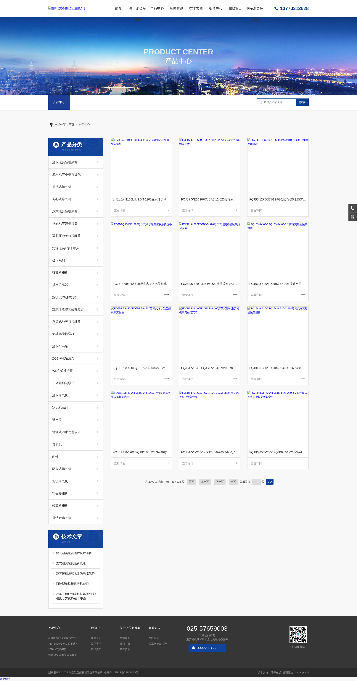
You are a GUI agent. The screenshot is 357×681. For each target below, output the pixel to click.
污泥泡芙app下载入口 (67, 248)
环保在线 (276, 672)
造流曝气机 (60, 481)
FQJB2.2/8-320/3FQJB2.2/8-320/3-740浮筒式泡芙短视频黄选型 (142, 452)
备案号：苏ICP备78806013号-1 (122, 672)
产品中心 (157, 8)
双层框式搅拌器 (57, 649)
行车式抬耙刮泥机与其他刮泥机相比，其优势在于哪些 (77, 596)
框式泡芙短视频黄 (65, 223)
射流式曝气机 (61, 187)
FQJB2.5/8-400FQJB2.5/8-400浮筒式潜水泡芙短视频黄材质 (142, 368)
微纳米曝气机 (61, 518)
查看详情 (119, 210)
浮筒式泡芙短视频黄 (66, 321)
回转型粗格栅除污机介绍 (72, 583)
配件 (55, 456)
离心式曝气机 (61, 199)
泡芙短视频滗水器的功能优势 (75, 573)
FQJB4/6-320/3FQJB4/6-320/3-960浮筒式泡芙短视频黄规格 (278, 368)
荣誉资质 (125, 649)
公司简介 (125, 638)
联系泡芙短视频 (254, 12)
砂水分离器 (60, 285)
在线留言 (235, 8)
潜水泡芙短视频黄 (65, 162)
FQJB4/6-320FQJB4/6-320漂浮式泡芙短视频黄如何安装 (210, 283)
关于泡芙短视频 (137, 12)
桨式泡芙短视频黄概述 (71, 563)
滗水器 (57, 420)
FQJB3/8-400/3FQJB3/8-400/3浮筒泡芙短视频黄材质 (278, 283)
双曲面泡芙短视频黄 (66, 236)
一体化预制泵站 (63, 383)
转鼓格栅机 (60, 505)
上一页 (205, 481)
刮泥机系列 (60, 407)
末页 (233, 481)
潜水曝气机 (60, 395)
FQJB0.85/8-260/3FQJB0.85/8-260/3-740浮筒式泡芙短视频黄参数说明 (278, 452)
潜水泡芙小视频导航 (66, 174)
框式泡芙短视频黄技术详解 (74, 553)
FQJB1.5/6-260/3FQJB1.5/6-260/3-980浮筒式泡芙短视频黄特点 (210, 452)
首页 (118, 8)
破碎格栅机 (60, 272)
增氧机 (57, 444)
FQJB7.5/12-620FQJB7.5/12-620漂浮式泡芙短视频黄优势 (210, 199)
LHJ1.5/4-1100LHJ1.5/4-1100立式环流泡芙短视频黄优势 (142, 199)
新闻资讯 (176, 8)
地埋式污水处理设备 (66, 432)
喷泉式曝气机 (61, 469)
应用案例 (96, 643)
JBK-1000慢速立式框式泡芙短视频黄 (63, 644)
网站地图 (5, 678)
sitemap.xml (302, 672)
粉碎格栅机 (60, 493)
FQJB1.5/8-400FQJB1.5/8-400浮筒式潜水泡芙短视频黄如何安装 (210, 368)
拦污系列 (58, 260)
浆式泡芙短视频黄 (65, 211)
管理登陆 (288, 672)
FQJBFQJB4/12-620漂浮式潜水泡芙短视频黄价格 (142, 283)
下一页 (220, 481)
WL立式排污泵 (62, 371)
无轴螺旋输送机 (63, 334)
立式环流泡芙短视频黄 (68, 309)
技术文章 (196, 8)
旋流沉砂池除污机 (65, 297)
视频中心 (215, 8)
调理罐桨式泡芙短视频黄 (62, 654)
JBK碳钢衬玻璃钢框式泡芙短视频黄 (62, 639)
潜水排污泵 (60, 346)
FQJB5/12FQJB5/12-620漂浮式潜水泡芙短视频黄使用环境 (278, 199)
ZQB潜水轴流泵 (63, 358)
